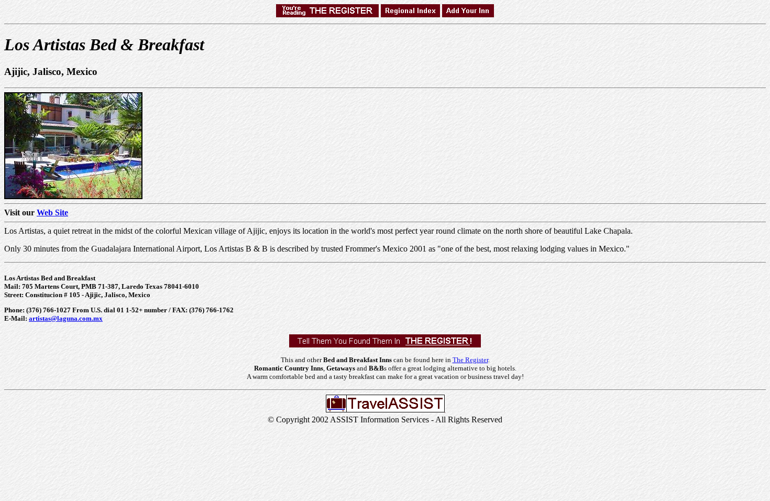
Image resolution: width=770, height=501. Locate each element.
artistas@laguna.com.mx (66, 318)
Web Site (52, 212)
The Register (470, 360)
